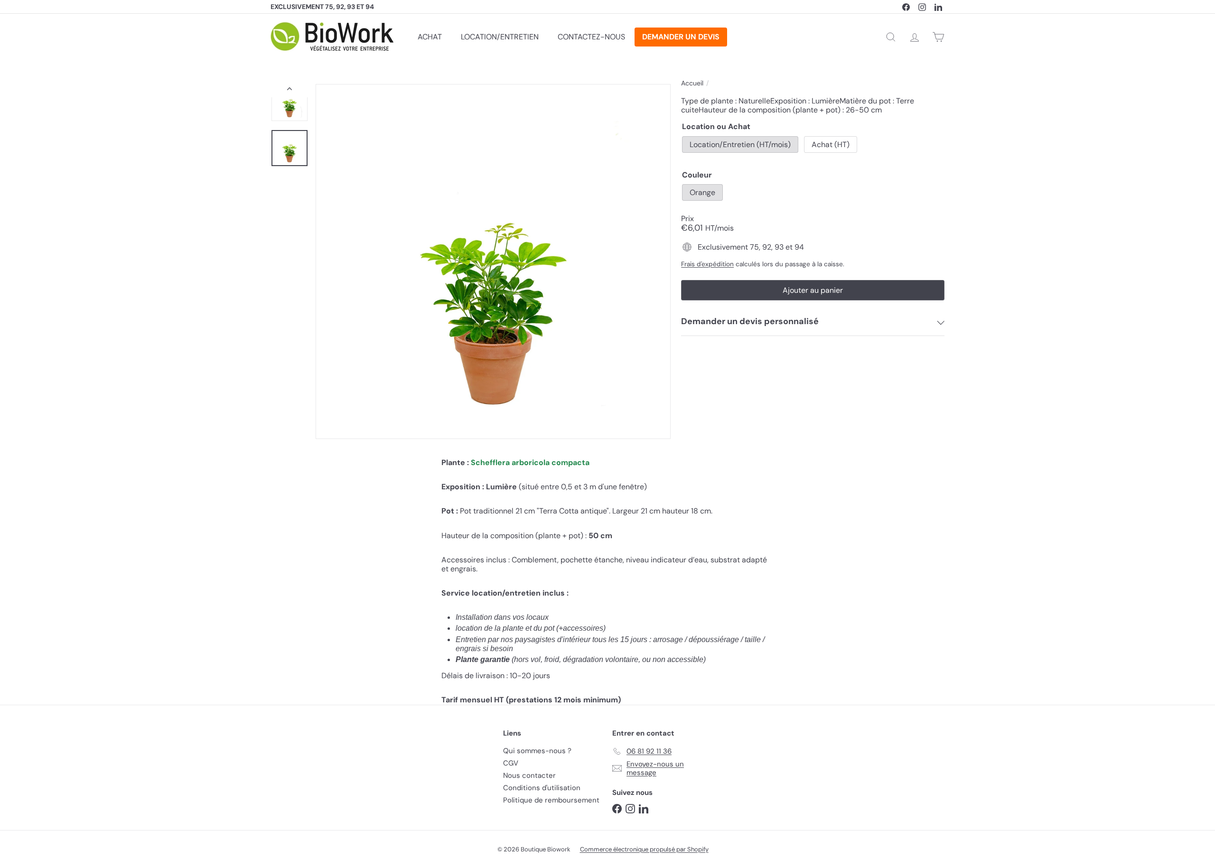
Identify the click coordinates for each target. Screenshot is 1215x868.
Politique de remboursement (551, 800)
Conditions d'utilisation (541, 788)
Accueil (692, 83)
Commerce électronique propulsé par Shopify (644, 849)
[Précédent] (289, 90)
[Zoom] (493, 261)
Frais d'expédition (707, 264)
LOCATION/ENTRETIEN (500, 37)
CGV (510, 763)
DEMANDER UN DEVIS (681, 37)
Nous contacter (529, 775)
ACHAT (430, 37)
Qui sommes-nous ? (537, 751)
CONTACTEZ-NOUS (591, 37)
